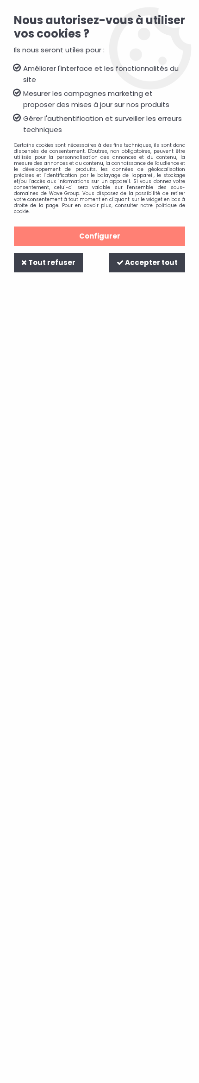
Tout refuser (51, 262)
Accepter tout (151, 262)
